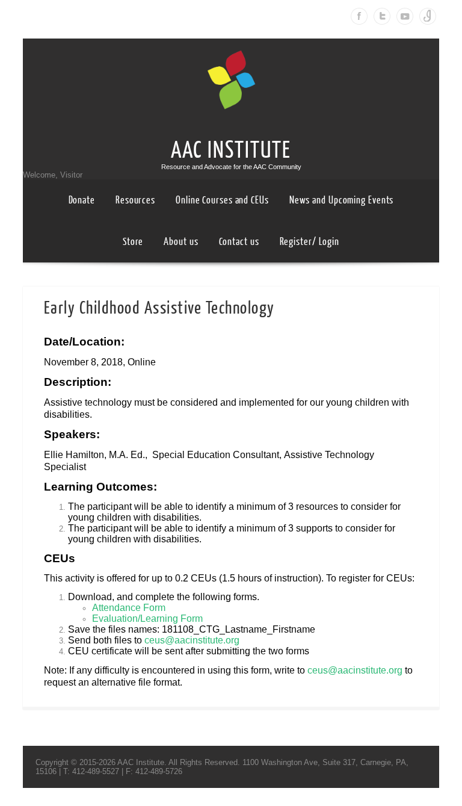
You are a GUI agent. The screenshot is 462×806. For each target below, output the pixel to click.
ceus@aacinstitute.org (191, 640)
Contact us (239, 241)
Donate (82, 200)
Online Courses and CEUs (222, 200)
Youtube (404, 16)
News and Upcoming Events (341, 200)
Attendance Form (128, 608)
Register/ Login (310, 241)
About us (181, 241)
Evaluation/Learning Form (147, 618)
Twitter (382, 16)
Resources (135, 200)
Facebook (359, 16)
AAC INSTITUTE (231, 150)
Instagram (427, 16)
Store (133, 241)
